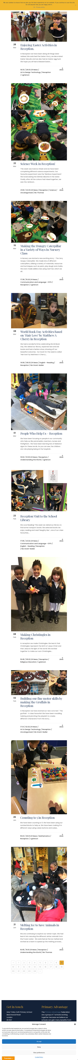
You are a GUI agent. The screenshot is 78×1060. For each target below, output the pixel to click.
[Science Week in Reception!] (39, 121)
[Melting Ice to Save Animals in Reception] (39, 884)
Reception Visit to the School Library (38, 518)
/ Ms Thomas (38, 193)
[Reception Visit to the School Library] (39, 490)
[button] (75, 1024)
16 (45, 967)
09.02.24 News (32, 659)
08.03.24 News (32, 362)
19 (61, 967)
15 (40, 967)
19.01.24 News (31, 950)
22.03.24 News (32, 190)
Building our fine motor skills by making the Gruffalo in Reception (41, 702)
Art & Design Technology (30, 72)
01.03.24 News (31, 457)
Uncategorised (26, 193)
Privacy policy (40, 7)
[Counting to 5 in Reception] (39, 777)
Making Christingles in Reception (35, 636)
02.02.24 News (31, 727)
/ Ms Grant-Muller (36, 365)
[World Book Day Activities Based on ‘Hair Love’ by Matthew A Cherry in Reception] (39, 310)
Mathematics (44, 836)
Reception (46, 72)
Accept (39, 1041)
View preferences (39, 1052)
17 (51, 967)
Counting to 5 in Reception (37, 818)
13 (29, 967)
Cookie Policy (39, 1057)
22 (24, 971)
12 (24, 967)
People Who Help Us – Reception (41, 433)
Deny (39, 1047)
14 (35, 967)
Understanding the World (30, 460)
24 (35, 971)
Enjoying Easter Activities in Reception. (38, 47)
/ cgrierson (24, 75)
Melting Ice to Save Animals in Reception (39, 927)
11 (18, 967)
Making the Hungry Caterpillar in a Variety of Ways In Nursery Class (40, 249)
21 (18, 971)
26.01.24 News (31, 836)
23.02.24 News (32, 541)
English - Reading (47, 362)
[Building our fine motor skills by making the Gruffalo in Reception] (39, 682)
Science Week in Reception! (37, 164)
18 (56, 967)
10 (13, 967)
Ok (34, 7)
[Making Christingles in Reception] (39, 594)
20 (13, 971)
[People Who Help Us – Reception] (39, 401)
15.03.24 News (31, 279)
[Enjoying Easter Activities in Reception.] (39, 27)
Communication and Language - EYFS (36, 282)
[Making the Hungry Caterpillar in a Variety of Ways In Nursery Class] (39, 222)
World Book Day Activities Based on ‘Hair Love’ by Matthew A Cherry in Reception (41, 335)
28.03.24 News (32, 70)
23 (29, 971)
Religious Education (28, 662)
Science (52, 190)
